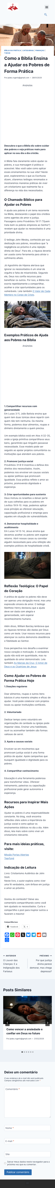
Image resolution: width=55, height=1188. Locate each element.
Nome (9, 1128)
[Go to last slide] (7, 1023)
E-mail (9, 1141)
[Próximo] (47, 1023)
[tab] (22, 1052)
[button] (46, 7)
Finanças (39, 50)
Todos (7, 53)
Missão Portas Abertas (16, 854)
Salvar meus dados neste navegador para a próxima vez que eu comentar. (28, 1163)
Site (7, 1154)
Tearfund (9, 858)
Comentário (12, 1089)
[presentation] (27, 1010)
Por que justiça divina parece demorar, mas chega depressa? (41, 964)
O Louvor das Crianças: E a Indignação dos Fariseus (11, 964)
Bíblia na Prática (12, 50)
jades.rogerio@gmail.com (18, 78)
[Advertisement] (27, 115)
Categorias (28, 50)
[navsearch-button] (45, 15)
